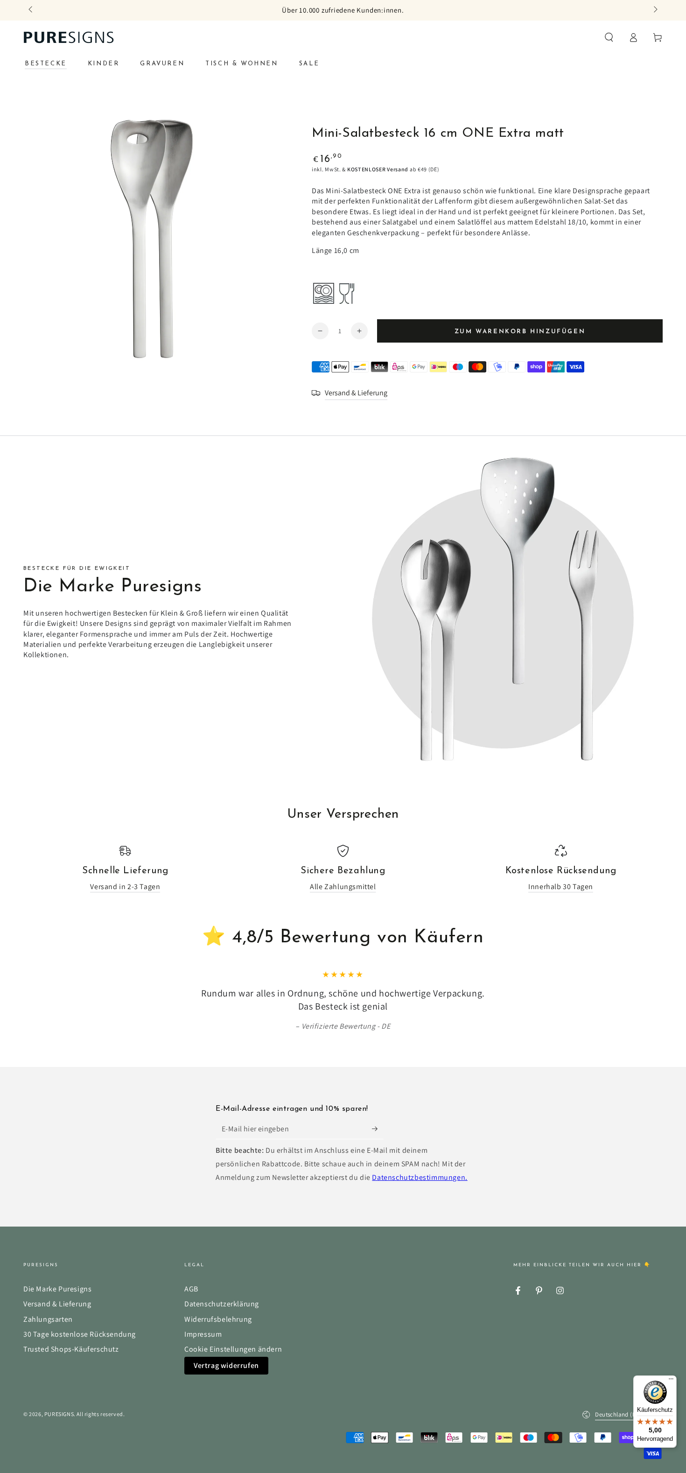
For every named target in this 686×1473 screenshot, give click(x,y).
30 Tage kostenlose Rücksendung (79, 1334)
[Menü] (671, 1381)
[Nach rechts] (655, 10)
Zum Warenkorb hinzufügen (520, 332)
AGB (191, 1289)
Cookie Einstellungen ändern (233, 1349)
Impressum (203, 1334)
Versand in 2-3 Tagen (125, 886)
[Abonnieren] (378, 1128)
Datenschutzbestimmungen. (419, 1177)
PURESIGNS (59, 1413)
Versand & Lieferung (57, 1304)
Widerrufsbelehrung (218, 1319)
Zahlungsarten (48, 1319)
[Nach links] (31, 10)
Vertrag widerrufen (226, 1365)
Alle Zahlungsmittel (343, 886)
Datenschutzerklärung (221, 1304)
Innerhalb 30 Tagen (560, 886)
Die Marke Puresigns (57, 1289)
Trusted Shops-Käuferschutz (71, 1349)
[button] (609, 37)
